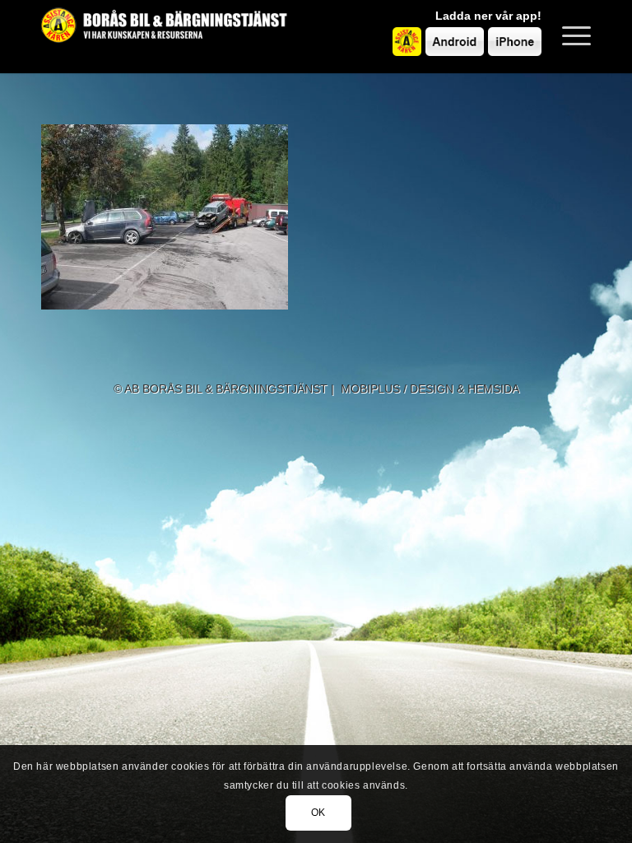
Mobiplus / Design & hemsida (430, 388)
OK (318, 812)
